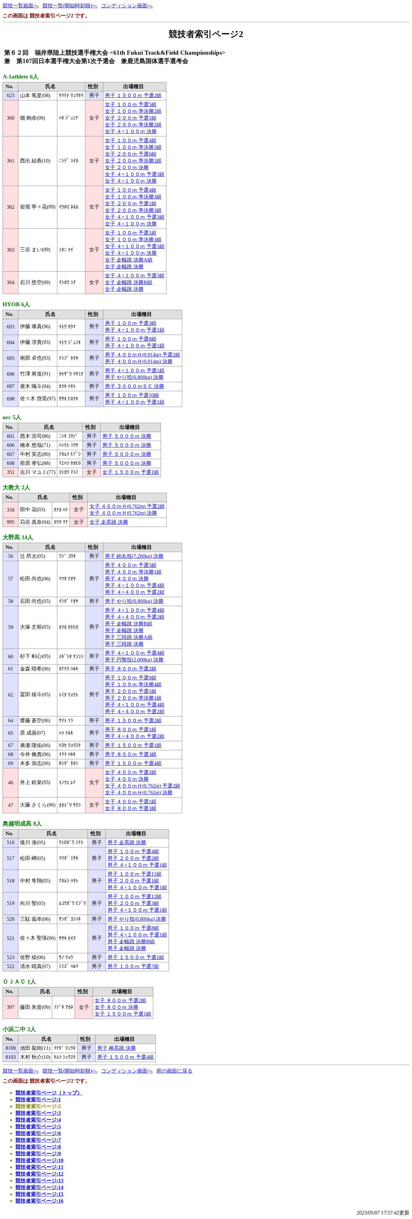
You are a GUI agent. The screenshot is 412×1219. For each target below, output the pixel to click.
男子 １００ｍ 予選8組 (130, 339)
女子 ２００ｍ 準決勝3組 (133, 210)
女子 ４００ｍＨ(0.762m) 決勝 (123, 513)
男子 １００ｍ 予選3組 (130, 323)
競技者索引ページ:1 (38, 1099)
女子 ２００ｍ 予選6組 (130, 154)
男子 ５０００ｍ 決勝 (126, 436)
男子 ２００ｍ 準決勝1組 (133, 698)
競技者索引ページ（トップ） (48, 1092)
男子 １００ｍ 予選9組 (130, 677)
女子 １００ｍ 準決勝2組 (133, 111)
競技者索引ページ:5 (38, 1126)
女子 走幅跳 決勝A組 (129, 260)
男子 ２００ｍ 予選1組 (130, 691)
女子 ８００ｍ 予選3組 (130, 808)
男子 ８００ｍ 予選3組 (130, 754)
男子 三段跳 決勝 (124, 644)
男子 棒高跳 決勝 (116, 1048)
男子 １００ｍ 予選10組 (132, 395)
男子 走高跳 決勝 (127, 842)
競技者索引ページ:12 (39, 1174)
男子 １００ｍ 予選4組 (133, 851)
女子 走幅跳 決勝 (124, 266)
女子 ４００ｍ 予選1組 (130, 801)
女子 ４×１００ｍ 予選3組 (134, 174)
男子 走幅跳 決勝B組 (128, 623)
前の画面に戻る (174, 1071)
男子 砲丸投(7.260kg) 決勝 (134, 556)
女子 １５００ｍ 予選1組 (130, 472)
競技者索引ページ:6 (38, 1133)
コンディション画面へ (127, 5)
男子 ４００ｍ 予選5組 (130, 565)
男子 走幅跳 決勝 (124, 630)
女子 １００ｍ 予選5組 (130, 104)
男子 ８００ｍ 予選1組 (130, 729)
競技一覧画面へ (21, 5)
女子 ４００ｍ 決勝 (127, 779)
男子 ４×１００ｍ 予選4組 (134, 585)
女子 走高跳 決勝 (108, 522)
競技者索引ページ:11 (39, 1167)
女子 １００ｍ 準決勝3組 (133, 147)
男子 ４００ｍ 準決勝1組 (133, 572)
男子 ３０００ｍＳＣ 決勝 (134, 386)
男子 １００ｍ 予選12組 (135, 896)
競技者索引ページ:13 (39, 1180)
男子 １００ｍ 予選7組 (133, 966)
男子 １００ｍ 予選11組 (135, 874)
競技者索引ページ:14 (39, 1187)
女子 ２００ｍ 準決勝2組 (133, 124)
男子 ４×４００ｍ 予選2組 (134, 592)
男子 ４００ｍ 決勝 (127, 578)
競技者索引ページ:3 (38, 1113)
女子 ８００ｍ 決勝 (116, 1007)
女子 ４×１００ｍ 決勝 (131, 131)
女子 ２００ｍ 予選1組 (130, 118)
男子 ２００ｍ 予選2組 (133, 858)
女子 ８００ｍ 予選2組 (120, 1000)
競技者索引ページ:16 (39, 1201)
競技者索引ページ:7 (38, 1140)
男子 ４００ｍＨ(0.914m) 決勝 (139, 361)
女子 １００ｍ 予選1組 (130, 232)
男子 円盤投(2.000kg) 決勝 (134, 659)
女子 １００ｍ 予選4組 (130, 140)
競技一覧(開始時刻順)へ (69, 5)
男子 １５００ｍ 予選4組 (133, 763)
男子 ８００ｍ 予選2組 (130, 668)
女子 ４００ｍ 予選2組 (130, 772)
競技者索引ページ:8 (38, 1147)
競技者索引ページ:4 (38, 1119)
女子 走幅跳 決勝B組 (128, 282)
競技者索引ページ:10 (39, 1160)
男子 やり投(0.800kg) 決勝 (134, 377)
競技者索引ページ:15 (39, 1194)
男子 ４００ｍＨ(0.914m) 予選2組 (142, 354)
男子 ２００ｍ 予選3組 (133, 903)
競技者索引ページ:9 (38, 1153)
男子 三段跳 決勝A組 (129, 637)
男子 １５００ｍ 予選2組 (133, 95)
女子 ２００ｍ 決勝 (127, 167)
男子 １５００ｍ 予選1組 (133, 745)
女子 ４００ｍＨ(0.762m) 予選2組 (127, 506)
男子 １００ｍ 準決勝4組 (133, 684)
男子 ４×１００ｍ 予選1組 (134, 330)
